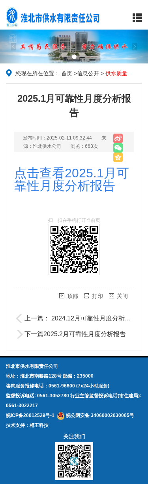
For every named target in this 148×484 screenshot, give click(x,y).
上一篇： (37, 318)
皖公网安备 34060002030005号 (99, 415)
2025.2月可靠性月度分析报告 (84, 334)
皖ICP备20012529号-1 (30, 415)
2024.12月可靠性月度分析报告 (94, 318)
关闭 (122, 296)
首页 (66, 73)
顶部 (72, 296)
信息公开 (88, 73)
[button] (11, 46)
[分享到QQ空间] (118, 157)
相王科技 (39, 425)
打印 (97, 296)
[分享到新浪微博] (118, 138)
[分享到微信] (118, 148)
